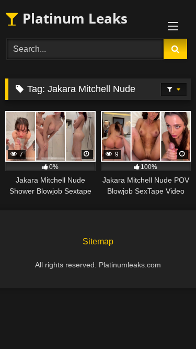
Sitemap (98, 241)
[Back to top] (163, 318)
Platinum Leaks (73, 18)
